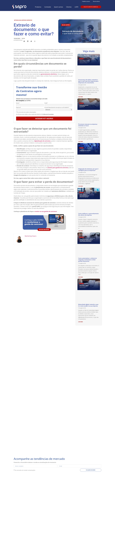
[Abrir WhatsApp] (111, 552)
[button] (24, 41)
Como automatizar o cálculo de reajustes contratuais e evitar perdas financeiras (87, 259)
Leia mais (80, 96)
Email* (46, 103)
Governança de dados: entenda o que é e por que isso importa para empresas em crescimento (88, 81)
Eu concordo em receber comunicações (25, 470)
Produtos (38, 7)
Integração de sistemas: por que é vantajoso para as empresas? (88, 169)
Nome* (17, 103)
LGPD (76, 7)
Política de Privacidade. (48, 114)
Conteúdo (47, 7)
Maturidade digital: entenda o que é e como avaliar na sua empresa (88, 305)
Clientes (69, 7)
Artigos (16, 20)
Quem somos (58, 7)
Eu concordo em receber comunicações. (26, 112)
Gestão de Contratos (26, 20)
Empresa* (18, 107)
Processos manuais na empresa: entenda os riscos (87, 125)
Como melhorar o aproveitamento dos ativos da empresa (88, 214)
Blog (20, 20)
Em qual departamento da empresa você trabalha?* (57, 107)
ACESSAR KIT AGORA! (44, 118)
